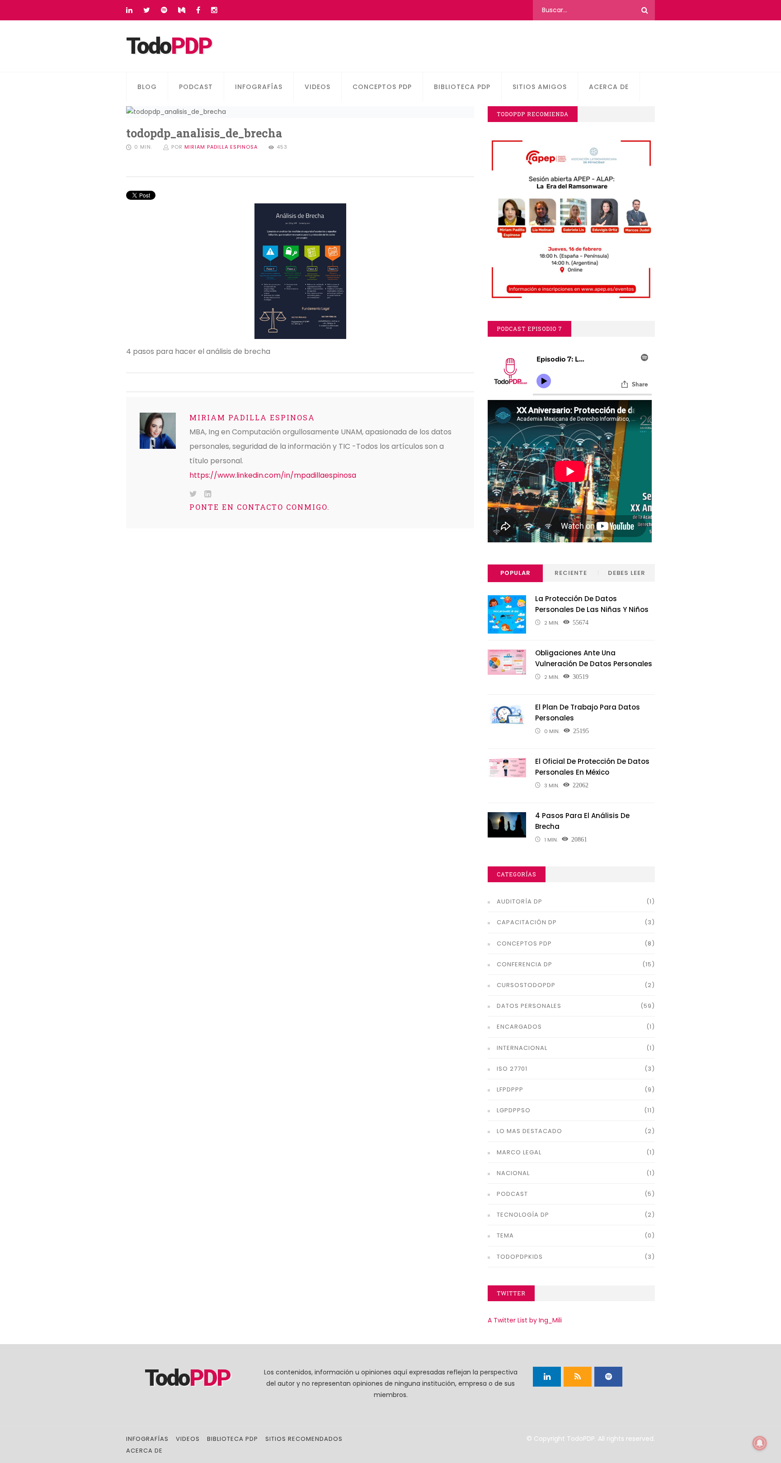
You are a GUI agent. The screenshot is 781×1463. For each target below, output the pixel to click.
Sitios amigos (540, 86)
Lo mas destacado (529, 1131)
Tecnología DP (523, 1214)
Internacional (522, 1048)
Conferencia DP (524, 964)
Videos (317, 86)
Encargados (519, 1026)
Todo (169, 46)
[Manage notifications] (760, 1443)
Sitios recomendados (304, 1439)
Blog (147, 86)
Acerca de (609, 86)
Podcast (196, 86)
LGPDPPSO (514, 1110)
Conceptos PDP (382, 86)
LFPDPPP (510, 1089)
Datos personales (529, 1006)
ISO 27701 (512, 1068)
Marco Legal (519, 1152)
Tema (505, 1235)
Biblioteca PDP (462, 86)
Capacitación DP (527, 922)
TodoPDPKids (520, 1256)
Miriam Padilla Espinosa (221, 147)
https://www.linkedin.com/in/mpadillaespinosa (272, 475)
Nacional (513, 1173)
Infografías (258, 86)
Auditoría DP (519, 901)
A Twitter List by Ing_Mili (525, 1320)
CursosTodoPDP (526, 985)
